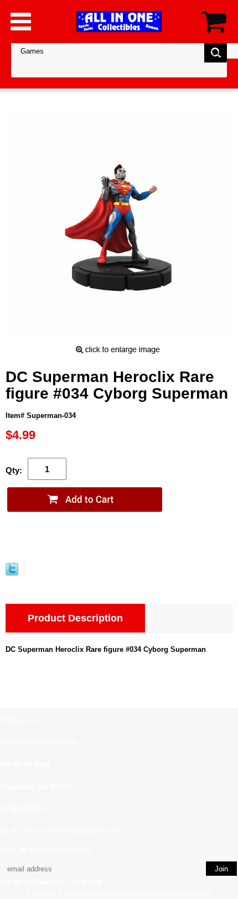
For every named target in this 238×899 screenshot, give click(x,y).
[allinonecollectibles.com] (119, 21)
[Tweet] (12, 573)
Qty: (14, 470)
